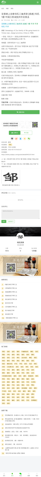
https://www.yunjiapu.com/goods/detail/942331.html (17, 154)
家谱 (12, 8)
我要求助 (21, 112)
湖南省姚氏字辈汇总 (12, 318)
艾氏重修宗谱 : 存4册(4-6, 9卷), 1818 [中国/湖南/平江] (21, 415)
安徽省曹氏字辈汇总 (11, 292)
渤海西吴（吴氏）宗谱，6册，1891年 (16, 431)
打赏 (27, 133)
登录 (4, 221)
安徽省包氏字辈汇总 (11, 295)
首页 (2, 8)
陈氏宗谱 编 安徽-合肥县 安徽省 (15, 453)
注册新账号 (11, 221)
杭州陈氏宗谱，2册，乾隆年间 (14, 440)
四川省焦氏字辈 (9, 310)
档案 (7, 8)
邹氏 (10, 144)
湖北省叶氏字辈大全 (11, 299)
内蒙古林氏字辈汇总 (11, 284)
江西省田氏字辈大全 (11, 288)
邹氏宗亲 (20, 242)
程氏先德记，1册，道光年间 (13, 444)
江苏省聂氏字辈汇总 (11, 306)
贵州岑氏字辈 (9, 303)
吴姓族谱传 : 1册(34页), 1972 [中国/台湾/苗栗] (19, 424)
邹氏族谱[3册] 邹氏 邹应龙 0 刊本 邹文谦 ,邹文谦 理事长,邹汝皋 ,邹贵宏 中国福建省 (11, 185)
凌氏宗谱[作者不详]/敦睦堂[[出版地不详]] (17, 428)
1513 (7, 251)
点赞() (15, 133)
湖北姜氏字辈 (9, 314)
